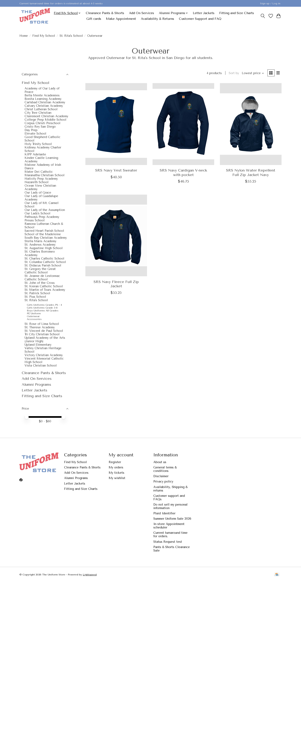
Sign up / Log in (270, 3)
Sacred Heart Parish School (44, 231)
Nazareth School (37, 182)
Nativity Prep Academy (41, 179)
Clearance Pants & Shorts (105, 13)
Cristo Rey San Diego (40, 126)
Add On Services (141, 13)
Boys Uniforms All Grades (42, 310)
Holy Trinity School (38, 144)
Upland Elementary (38, 345)
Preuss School (35, 220)
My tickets (116, 473)
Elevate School (35, 133)
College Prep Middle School (45, 119)
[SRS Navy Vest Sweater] (116, 124)
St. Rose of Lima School (42, 324)
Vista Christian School (41, 365)
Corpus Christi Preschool (42, 123)
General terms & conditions (165, 469)
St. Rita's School (71, 36)
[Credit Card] (276, 575)
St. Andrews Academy (40, 244)
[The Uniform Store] (34, 15)
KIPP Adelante (35, 154)
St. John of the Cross (40, 283)
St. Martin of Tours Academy (45, 290)
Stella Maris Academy (40, 241)
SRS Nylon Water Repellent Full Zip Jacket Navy (250, 172)
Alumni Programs (36, 384)
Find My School (43, 36)
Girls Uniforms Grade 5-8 (42, 307)
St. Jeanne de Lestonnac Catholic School (42, 277)
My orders (116, 467)
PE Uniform (34, 313)
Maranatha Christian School (44, 175)
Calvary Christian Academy (44, 106)
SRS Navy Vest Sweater (116, 170)
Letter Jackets (203, 13)
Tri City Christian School (42, 334)
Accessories (34, 319)
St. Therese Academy (40, 327)
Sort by (234, 73)
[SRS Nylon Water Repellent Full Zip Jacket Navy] (251, 124)
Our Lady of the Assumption (45, 210)
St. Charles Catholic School (44, 258)
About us (159, 462)
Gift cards (93, 19)
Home (23, 36)
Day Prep (31, 130)
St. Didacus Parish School (43, 265)
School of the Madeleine (43, 234)
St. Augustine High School (44, 248)
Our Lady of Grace (38, 192)
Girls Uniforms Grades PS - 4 (44, 304)
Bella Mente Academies (42, 95)
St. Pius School (35, 297)
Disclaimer (161, 476)
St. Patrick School (37, 293)
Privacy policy (163, 481)
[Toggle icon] (263, 16)
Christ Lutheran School (41, 109)
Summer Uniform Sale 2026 (172, 518)
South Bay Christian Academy (46, 238)
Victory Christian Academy (44, 355)
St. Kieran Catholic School (44, 286)
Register (115, 462)
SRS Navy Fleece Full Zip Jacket (116, 284)
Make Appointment (121, 19)
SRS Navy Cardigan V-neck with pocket (183, 172)
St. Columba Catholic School (45, 262)
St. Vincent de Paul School (44, 331)
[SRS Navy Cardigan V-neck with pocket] (183, 124)
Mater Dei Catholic (39, 172)
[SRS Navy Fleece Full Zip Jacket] (116, 235)
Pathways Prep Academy (42, 217)
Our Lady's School (37, 213)
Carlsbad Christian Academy (45, 102)
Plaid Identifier (164, 513)
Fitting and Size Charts (236, 13)
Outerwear (33, 316)
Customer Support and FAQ (200, 19)
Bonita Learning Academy (43, 99)
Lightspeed (90, 574)
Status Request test (167, 542)
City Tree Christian (38, 113)
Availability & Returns (157, 19)
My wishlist (117, 478)
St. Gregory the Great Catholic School (40, 270)
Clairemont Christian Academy (46, 116)
